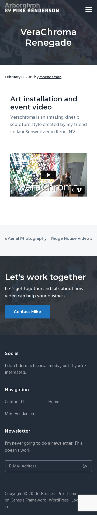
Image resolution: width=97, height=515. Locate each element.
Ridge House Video (70, 238)
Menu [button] (82, 9)
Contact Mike (27, 311)
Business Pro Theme (59, 493)
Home (53, 402)
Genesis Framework (28, 500)
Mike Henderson (19, 414)
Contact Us (15, 402)
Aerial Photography (27, 238)
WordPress (59, 500)
